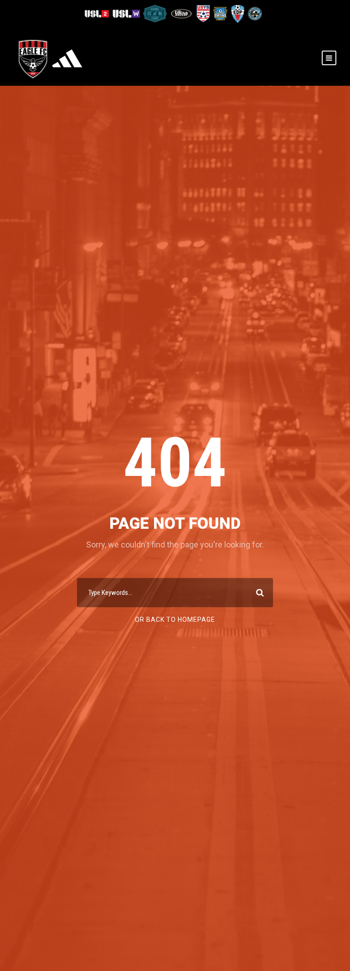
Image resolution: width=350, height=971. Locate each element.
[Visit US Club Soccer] (182, 13)
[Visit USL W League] (127, 13)
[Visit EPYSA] (220, 13)
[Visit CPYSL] (254, 13)
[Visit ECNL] (155, 13)
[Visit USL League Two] (98, 13)
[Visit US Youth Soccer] (202, 13)
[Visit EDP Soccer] (237, 13)
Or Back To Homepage (175, 619)
